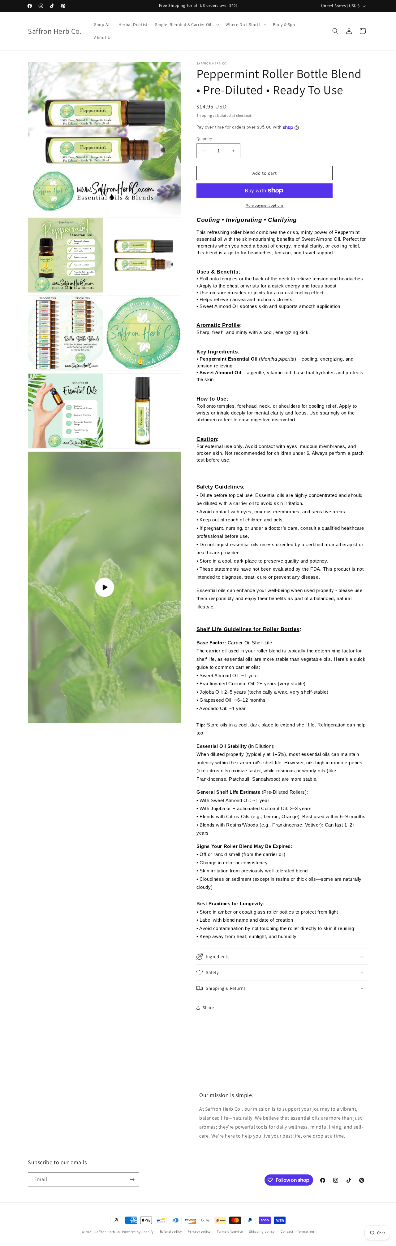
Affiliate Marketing (46, 1131)
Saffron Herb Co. (107, 1232)
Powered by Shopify (138, 1232)
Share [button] (208, 1007)
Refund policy (171, 1231)
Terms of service (230, 1231)
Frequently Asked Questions (56, 1109)
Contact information (297, 1231)
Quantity (204, 138)
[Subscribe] (132, 1179)
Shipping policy (262, 1231)
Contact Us (39, 1120)
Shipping (204, 115)
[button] (186, 24)
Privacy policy (199, 1231)
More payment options (265, 205)
